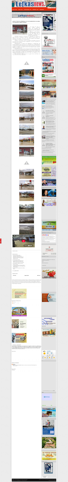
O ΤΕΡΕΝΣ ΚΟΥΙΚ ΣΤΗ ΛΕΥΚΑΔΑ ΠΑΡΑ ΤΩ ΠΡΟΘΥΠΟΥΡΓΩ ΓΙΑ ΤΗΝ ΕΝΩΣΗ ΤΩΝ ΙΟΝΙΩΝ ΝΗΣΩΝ (19, 266)
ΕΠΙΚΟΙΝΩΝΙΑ (42, 9)
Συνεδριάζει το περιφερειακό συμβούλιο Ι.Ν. (49, 116)
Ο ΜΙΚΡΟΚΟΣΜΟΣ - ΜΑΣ (27, 9)
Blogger (54, 390)
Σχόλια (14, 303)
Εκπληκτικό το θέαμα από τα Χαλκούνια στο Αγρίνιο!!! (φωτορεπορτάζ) (48, 150)
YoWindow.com (44, 405)
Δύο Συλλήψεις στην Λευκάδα (49, 110)
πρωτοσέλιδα (44, 476)
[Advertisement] (49, 213)
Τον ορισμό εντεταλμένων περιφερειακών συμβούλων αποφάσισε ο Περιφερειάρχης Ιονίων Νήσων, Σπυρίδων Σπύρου (50, 144)
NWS (51, 405)
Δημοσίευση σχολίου (15, 273)
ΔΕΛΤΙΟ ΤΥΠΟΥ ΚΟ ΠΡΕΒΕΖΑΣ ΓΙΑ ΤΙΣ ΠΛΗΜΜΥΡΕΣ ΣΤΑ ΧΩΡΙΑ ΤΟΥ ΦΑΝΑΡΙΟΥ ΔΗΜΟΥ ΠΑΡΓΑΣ (26, 22)
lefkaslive (14, 364)
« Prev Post (14, 275)
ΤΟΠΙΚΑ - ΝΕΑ (20, 9)
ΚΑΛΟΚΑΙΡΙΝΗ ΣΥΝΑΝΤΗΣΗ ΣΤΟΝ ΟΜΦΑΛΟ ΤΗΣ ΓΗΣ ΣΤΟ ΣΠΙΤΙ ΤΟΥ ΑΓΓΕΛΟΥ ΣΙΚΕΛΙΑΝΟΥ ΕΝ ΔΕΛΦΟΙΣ (18, 261)
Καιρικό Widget (47, 396)
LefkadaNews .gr (19, 480)
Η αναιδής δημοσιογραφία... (16, 259)
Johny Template (22, 479)
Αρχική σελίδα (14, 9)
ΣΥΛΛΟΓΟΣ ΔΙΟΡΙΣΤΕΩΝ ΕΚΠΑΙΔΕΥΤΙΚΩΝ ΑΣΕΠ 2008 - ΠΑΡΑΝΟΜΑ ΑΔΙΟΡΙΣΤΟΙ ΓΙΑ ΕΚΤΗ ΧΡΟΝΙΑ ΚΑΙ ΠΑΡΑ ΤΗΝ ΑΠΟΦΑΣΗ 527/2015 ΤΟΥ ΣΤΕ (18, 257)
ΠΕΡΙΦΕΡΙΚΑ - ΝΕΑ (35, 9)
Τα (42, 476)
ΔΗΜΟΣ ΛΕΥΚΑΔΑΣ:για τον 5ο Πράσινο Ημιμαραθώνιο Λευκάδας (50, 121)
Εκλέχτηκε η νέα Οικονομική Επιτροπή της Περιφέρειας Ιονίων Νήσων (51, 126)
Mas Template (25, 479)
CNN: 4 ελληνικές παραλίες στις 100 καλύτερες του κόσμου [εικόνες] (50, 101)
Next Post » (38, 275)
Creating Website (17, 479)
